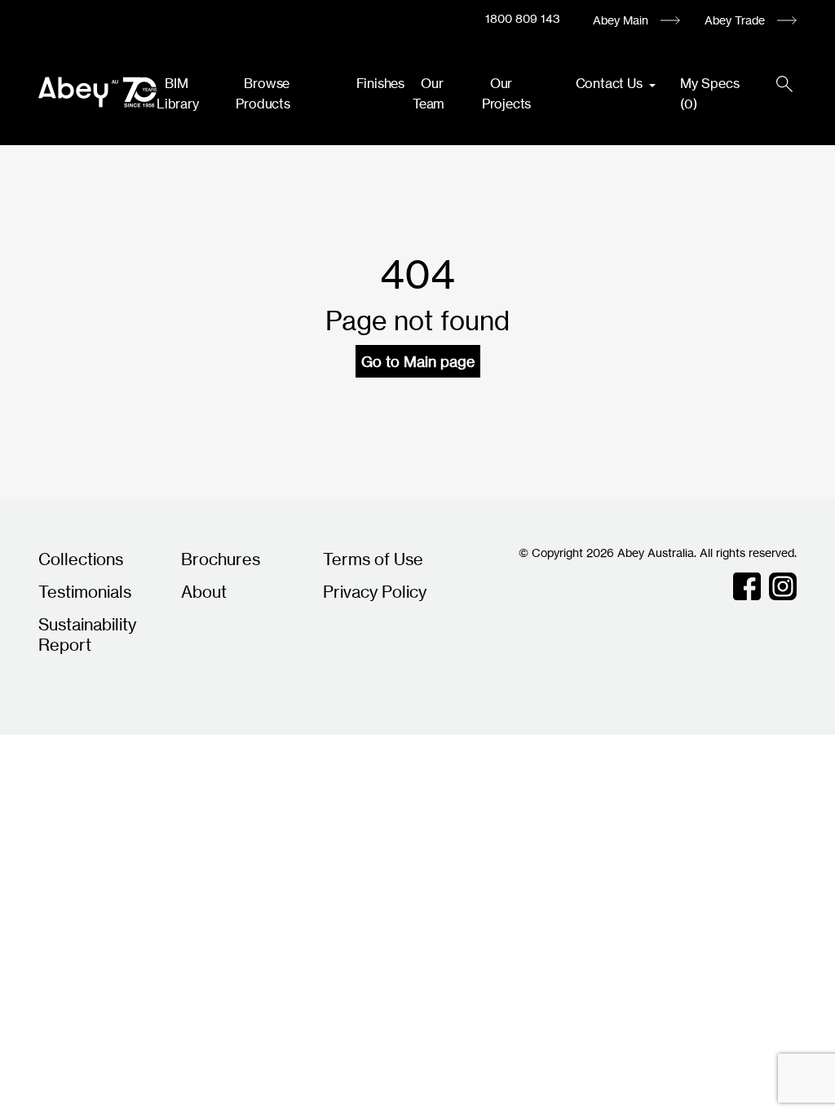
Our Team (428, 93)
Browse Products (262, 93)
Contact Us (611, 83)
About (204, 591)
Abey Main (620, 20)
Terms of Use (373, 559)
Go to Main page (418, 361)
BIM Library (178, 93)
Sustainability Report (87, 634)
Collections (80, 559)
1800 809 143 (522, 18)
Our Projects (506, 93)
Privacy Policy (374, 591)
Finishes (380, 83)
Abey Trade (735, 20)
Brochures (220, 559)
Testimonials (84, 591)
